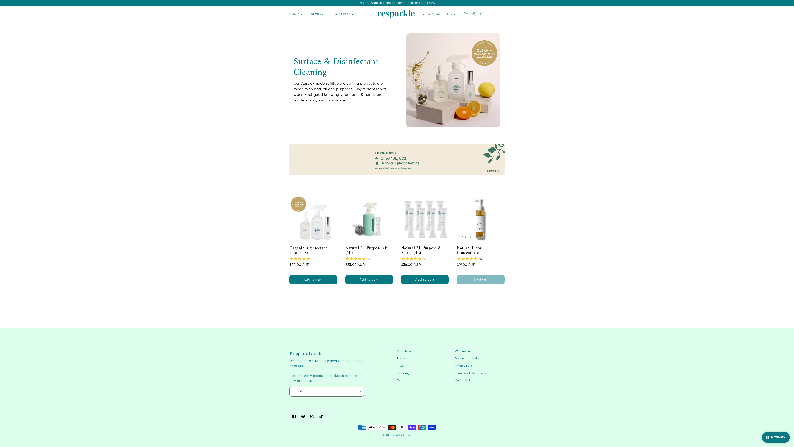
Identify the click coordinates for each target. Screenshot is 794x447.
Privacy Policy (464, 365)
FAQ (400, 365)
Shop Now (404, 351)
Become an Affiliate (469, 358)
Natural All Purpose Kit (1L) (366, 251)
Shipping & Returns (411, 373)
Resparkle (397, 435)
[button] (295, 14)
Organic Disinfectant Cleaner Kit (308, 251)
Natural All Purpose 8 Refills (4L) (420, 251)
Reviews (403, 358)
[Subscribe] (359, 392)
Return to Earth (466, 380)
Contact (403, 380)
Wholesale (462, 351)
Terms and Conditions (470, 373)
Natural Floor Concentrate (469, 251)
